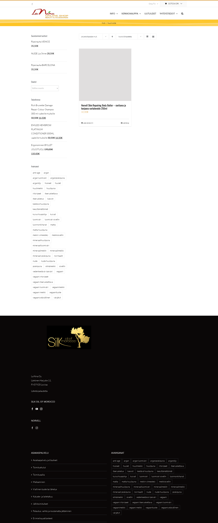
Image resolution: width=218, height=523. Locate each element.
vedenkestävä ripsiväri (43, 271)
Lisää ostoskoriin (88, 123)
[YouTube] (37, 409)
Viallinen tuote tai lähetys (45, 489)
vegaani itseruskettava (43, 282)
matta (53, 224)
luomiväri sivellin (52, 219)
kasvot (50, 198)
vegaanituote (55, 292)
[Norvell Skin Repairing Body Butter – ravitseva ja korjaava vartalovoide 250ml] (105, 75)
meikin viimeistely (40, 235)
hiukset (48, 183)
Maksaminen (39, 482)
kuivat (53, 214)
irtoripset (37, 193)
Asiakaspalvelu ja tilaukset (45, 460)
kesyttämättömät (40, 209)
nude (35, 261)
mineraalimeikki (57, 250)
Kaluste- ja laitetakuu (43, 496)
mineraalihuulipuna (41, 240)
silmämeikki (51, 266)
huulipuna (51, 188)
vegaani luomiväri (40, 287)
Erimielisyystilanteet (42, 518)
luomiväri (37, 219)
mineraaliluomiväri (41, 245)
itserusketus (38, 198)
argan (46, 172)
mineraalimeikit (39, 250)
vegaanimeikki (58, 287)
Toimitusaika (39, 474)
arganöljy (37, 183)
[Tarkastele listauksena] (153, 36)
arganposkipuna (57, 178)
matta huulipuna (40, 230)
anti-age (36, 172)
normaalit (58, 256)
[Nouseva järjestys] (112, 37)
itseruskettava (51, 193)
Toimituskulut (39, 467)
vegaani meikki (39, 292)
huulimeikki (38, 188)
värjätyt (57, 297)
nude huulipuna (48, 261)
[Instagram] (41, 409)
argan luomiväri (40, 178)
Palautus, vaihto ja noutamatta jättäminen (52, 511)
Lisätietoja (126, 123)
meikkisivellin (57, 235)
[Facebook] (32, 409)
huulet (58, 183)
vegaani (59, 271)
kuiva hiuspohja (40, 214)
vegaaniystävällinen (41, 297)
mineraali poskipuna (41, 256)
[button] (182, 13)
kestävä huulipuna (41, 204)
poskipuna (37, 266)
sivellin (62, 266)
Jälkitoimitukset (40, 503)
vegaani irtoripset (40, 276)
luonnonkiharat (40, 224)
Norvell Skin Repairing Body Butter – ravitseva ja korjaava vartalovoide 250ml (103, 106)
